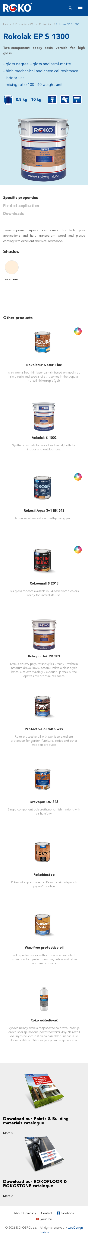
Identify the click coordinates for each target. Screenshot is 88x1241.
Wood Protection (41, 24)
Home (7, 24)
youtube (46, 1219)
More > (8, 1133)
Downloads (13, 213)
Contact (46, 1213)
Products (20, 24)
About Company (25, 1213)
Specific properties (20, 197)
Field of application (21, 205)
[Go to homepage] (17, 7)
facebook (67, 1213)
